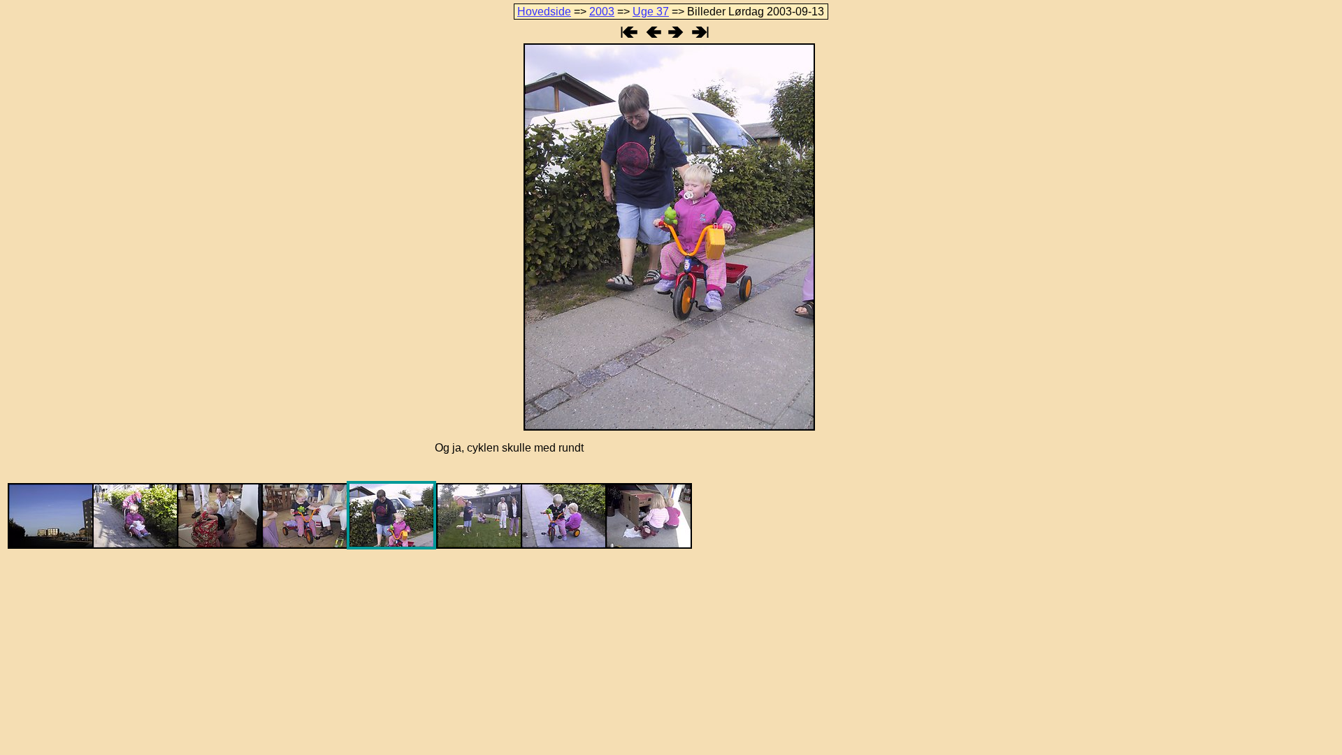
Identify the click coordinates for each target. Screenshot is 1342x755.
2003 (601, 11)
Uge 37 (651, 11)
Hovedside (544, 11)
